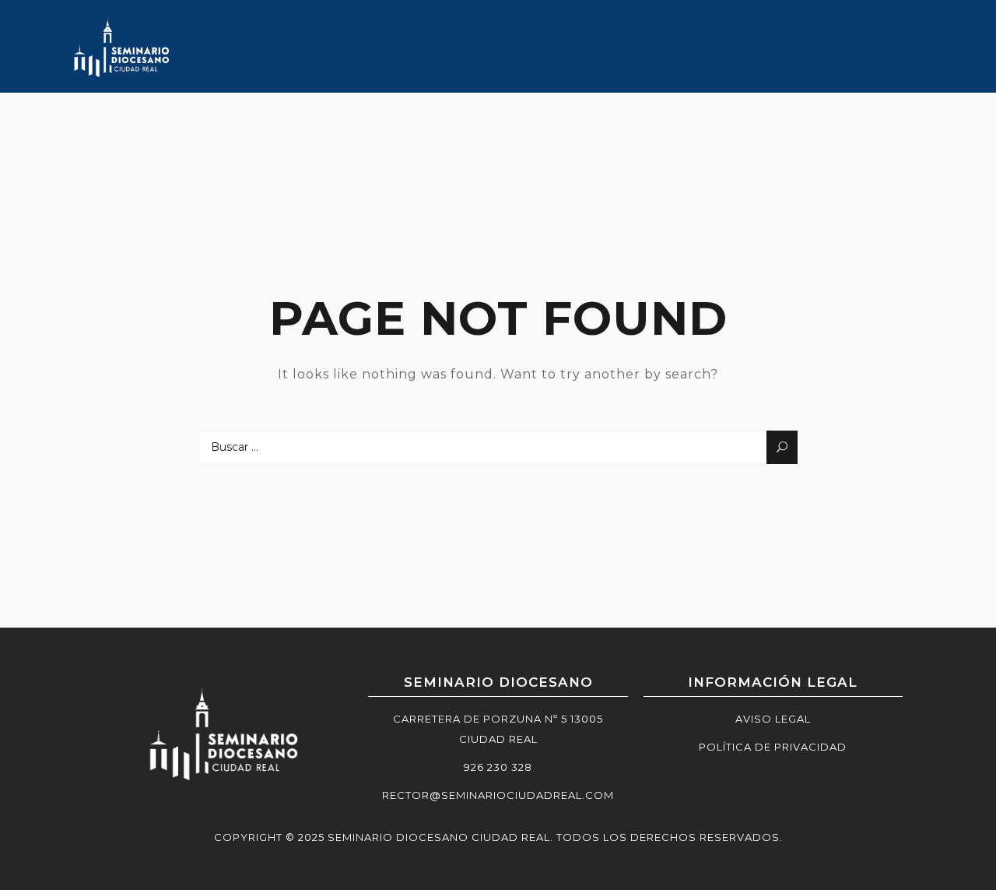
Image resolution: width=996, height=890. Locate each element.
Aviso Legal (773, 718)
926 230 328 (498, 767)
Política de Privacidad (773, 746)
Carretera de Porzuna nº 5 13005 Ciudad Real (498, 728)
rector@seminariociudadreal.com (498, 795)
